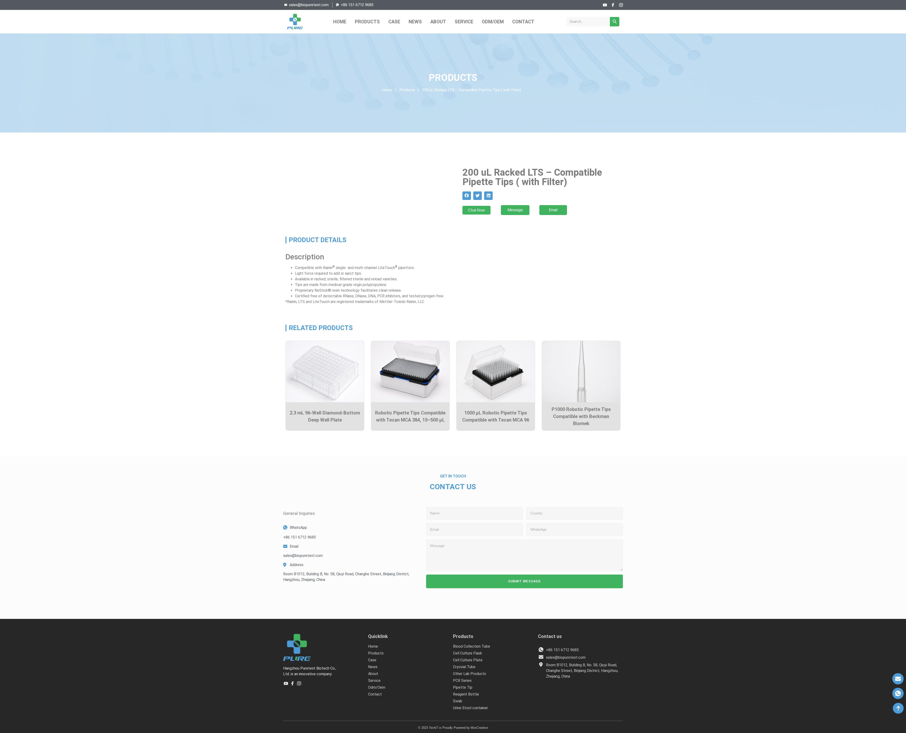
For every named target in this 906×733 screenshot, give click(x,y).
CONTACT (523, 22)
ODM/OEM (493, 22)
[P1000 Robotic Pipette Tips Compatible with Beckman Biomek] (581, 371)
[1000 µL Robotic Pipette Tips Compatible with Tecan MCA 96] (496, 371)
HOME (339, 22)
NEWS (415, 22)
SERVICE (464, 22)
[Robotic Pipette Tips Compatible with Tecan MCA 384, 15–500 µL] (410, 371)
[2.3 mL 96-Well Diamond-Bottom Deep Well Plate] (325, 371)
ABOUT (438, 22)
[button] (466, 195)
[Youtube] (605, 5)
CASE (394, 22)
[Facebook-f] (613, 5)
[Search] (614, 21)
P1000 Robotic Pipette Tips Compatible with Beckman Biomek (581, 416)
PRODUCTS (367, 22)
